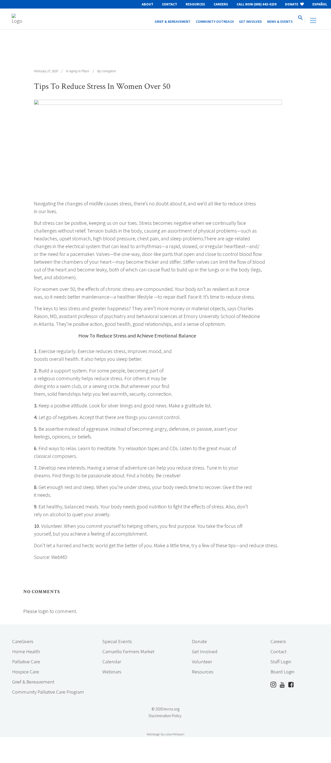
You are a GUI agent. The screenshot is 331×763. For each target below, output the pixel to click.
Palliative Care (26, 661)
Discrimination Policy (165, 715)
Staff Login (280, 661)
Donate (292, 4)
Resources (195, 4)
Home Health (26, 651)
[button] (300, 19)
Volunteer (202, 661)
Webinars (111, 671)
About (147, 4)
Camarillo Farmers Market (128, 651)
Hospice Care (25, 671)
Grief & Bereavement (33, 682)
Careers (221, 4)
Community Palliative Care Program (48, 692)
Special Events (117, 641)
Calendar (111, 661)
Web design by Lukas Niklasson (165, 734)
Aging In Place (79, 71)
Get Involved (204, 651)
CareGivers (22, 641)
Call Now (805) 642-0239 (256, 4)
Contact (169, 4)
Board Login (282, 671)
